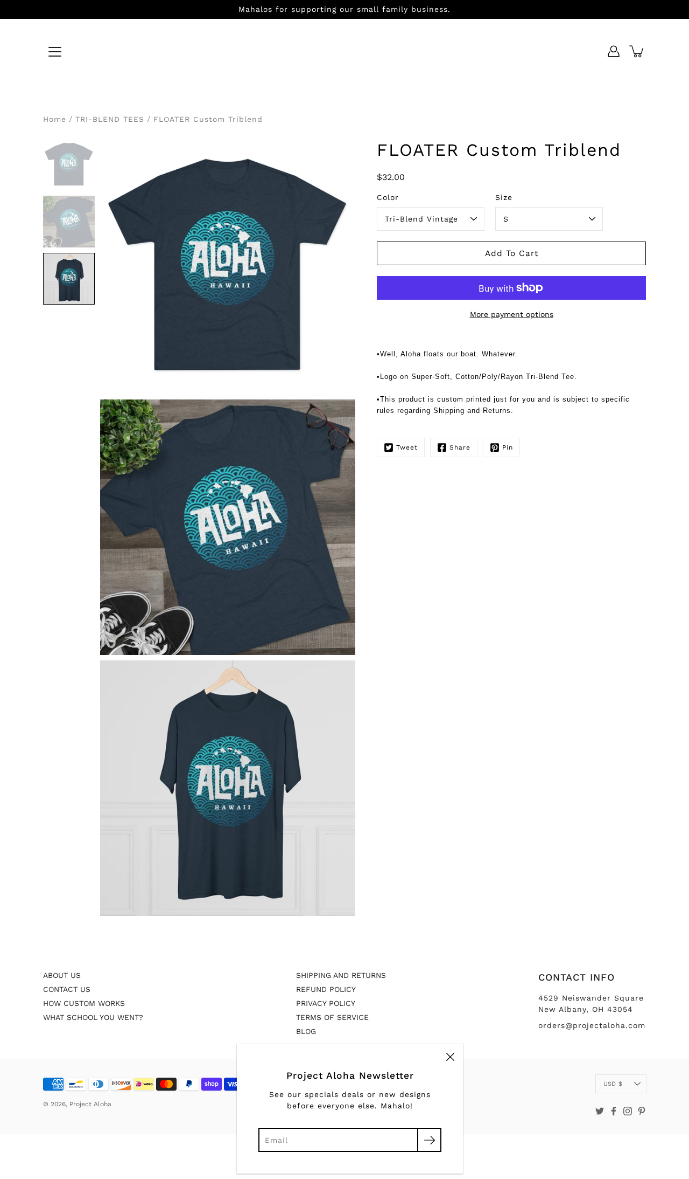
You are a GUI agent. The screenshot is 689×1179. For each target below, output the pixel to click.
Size (503, 197)
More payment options (511, 314)
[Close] (450, 1057)
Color (388, 197)
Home (54, 119)
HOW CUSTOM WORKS (84, 1003)
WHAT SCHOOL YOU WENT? (93, 1017)
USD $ (612, 1083)
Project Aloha (90, 1104)
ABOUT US (62, 975)
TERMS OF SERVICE (332, 1017)
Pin (507, 447)
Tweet (407, 447)
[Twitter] (599, 1111)
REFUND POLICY (326, 989)
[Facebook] (613, 1111)
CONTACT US (66, 989)
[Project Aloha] (345, 51)
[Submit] (429, 1140)
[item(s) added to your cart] (637, 51)
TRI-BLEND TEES (109, 119)
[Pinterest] (641, 1111)
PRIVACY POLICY (325, 1003)
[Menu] (55, 51)
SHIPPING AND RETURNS (341, 975)
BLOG (306, 1031)
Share (459, 447)
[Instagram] (627, 1111)
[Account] (613, 51)
